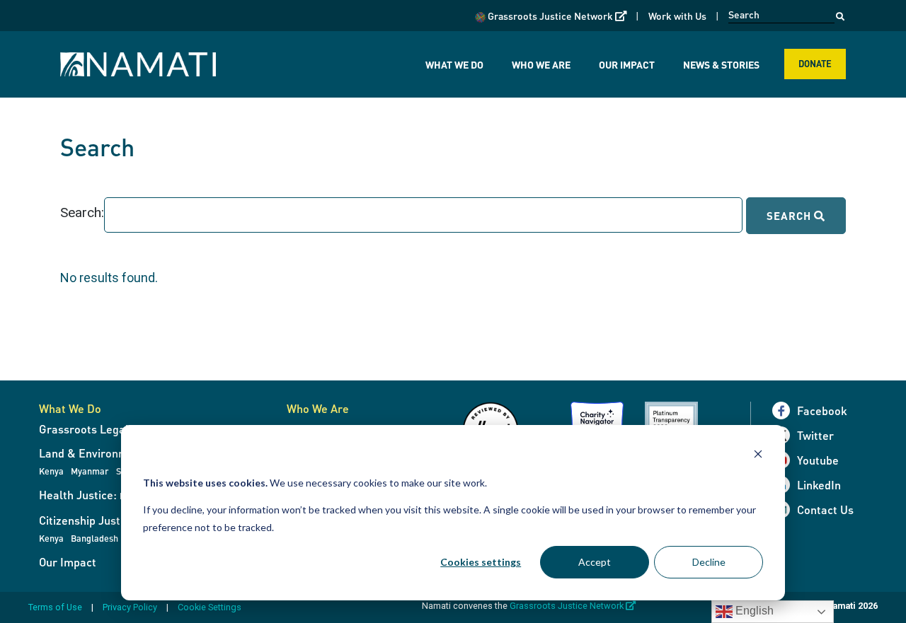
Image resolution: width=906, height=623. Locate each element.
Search (790, 216)
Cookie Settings (209, 607)
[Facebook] (784, 410)
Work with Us (677, 15)
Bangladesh (94, 538)
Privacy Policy (130, 607)
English (753, 611)
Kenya (51, 471)
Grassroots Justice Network (556, 15)
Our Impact (627, 64)
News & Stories (721, 64)
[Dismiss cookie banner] (758, 456)
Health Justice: (101, 494)
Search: (82, 212)
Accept (594, 562)
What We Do (454, 64)
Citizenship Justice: (89, 520)
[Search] (840, 12)
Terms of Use (55, 607)
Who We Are (541, 64)
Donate (815, 63)
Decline (709, 562)
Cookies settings (480, 562)
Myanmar (90, 471)
